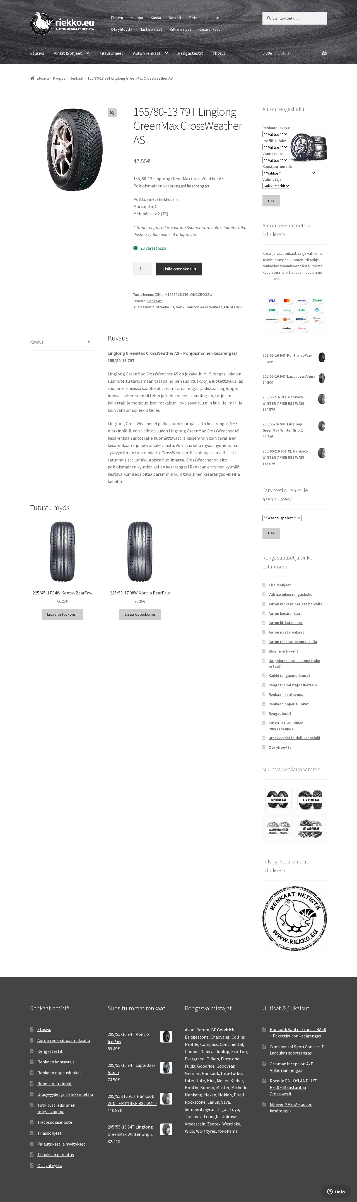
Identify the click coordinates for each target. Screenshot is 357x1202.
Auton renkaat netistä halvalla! (296, 603)
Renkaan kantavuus (286, 694)
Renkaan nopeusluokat (289, 703)
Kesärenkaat (209, 29)
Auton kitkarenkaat (286, 622)
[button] (112, 112)
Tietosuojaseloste (204, 17)
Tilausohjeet (111, 53)
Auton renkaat (147, 53)
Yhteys (219, 53)
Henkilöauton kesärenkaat (199, 307)
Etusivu (117, 17)
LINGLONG (233, 307)
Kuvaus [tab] (37, 342)
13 (172, 307)
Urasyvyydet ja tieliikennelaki (294, 737)
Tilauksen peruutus (55, 1154)
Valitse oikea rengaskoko (290, 594)
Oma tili (174, 17)
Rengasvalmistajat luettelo (293, 684)
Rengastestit (190, 53)
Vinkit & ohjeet (68, 53)
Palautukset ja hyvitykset (61, 1144)
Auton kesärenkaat (285, 613)
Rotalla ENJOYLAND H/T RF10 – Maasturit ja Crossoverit (293, 1087)
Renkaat (76, 78)
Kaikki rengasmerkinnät (289, 675)
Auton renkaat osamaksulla (293, 641)
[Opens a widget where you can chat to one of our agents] (336, 1192)
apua (275, 272)
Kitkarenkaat (180, 29)
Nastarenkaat (151, 29)
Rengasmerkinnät (54, 1083)
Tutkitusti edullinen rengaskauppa (286, 725)
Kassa (156, 17)
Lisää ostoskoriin (179, 269)
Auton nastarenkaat (286, 632)
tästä (305, 265)
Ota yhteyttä (121, 29)
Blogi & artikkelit (283, 651)
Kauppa (137, 17)
